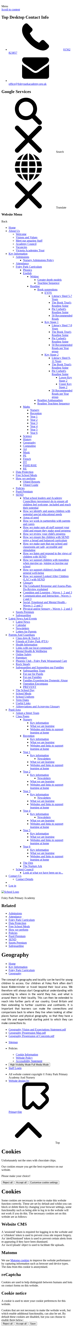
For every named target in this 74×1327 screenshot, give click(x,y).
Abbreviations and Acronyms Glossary (38, 706)
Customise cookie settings (44, 1182)
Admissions (22, 256)
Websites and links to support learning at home (46, 731)
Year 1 (34, 416)
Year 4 (34, 426)
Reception (36, 413)
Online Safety (23, 654)
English (27, 273)
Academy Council (26, 243)
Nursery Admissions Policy (38, 260)
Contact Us (15, 875)
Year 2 (34, 419)
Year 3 (34, 423)
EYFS (48, 292)
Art (25, 449)
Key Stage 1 (52, 322)
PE (24, 455)
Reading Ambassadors (50, 400)
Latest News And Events (23, 618)
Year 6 (34, 432)
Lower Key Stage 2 (65, 379)
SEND (20, 494)
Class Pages (22, 716)
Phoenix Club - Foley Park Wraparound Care (41, 660)
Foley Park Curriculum (29, 266)
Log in (12, 885)
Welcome (21, 234)
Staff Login (15, 1068)
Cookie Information (27, 1054)
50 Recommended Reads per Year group (62, 348)
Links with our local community (34, 647)
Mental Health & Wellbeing (31, 651)
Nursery (34, 410)
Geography (29, 442)
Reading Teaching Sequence (53, 403)
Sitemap (13, 1042)
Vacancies (21, 247)
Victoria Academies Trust (30, 250)
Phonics (27, 269)
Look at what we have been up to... (43, 872)
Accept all (21, 1182)
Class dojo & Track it (28, 638)
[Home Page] (10, 891)
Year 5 (34, 429)
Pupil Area (15, 709)
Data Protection (24, 471)
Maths (26, 406)
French (27, 458)
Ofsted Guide (30, 484)
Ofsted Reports (31, 481)
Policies (20, 488)
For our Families (32, 677)
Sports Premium (25, 612)
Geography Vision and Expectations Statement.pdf (37, 1029)
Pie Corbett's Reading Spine (60, 310)
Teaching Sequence (48, 283)
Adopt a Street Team (27, 713)
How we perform (25, 478)
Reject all (8, 1182)
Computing (29, 445)
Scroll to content (10, 9)
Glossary (28, 582)
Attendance (22, 263)
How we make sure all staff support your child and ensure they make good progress (47, 529)
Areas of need (31, 517)
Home (12, 227)
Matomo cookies (19, 1260)
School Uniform (25, 696)
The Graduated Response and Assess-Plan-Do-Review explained (47, 587)
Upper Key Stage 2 (65, 385)
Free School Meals (26, 475)
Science (27, 436)
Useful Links (23, 703)
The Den (28, 862)
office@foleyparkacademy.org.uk (28, 83)
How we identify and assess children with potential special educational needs (46, 512)
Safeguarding (23, 615)
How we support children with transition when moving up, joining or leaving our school (46, 563)
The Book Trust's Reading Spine (61, 304)
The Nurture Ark (32, 866)
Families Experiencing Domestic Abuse (45, 680)
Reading (35, 286)
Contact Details (24, 879)
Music (26, 452)
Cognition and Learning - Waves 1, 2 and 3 (47, 592)
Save (33, 1323)
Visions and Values (26, 237)
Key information (39, 722)
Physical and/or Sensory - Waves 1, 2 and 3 (47, 608)
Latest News (23, 621)
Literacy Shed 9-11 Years (61, 359)
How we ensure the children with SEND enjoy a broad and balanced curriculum (46, 539)
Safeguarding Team (34, 670)
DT (25, 462)
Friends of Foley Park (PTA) (32, 641)
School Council (24, 869)
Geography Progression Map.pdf (27, 1032)
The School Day (25, 690)
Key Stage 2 (52, 354)
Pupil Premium (24, 491)
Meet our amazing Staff (29, 240)
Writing (34, 276)
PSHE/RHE (30, 465)
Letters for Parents (26, 631)
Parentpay (21, 657)
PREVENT (29, 686)
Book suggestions (47, 289)
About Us (14, 230)
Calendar (21, 625)
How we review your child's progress (44, 533)
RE (25, 468)
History (27, 439)
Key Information (18, 253)
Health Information (26, 644)
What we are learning (42, 726)
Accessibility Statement (29, 1061)
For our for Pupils (33, 673)
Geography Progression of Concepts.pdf (31, 1036)
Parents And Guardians (22, 634)
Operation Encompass (35, 683)
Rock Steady (23, 664)
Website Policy (24, 1057)
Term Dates (22, 700)
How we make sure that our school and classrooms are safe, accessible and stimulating (45, 547)
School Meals (23, 693)
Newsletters (22, 628)
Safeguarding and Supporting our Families (40, 667)
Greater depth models (49, 279)
